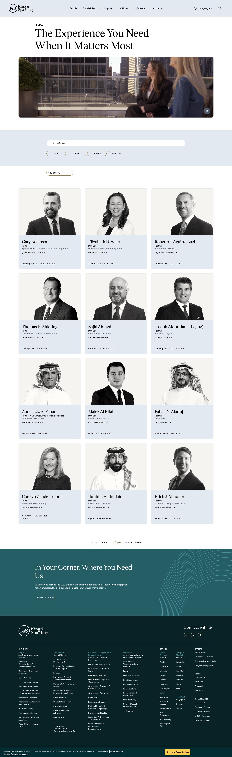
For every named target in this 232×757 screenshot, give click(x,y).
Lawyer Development (204, 666)
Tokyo (179, 708)
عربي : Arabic (200, 703)
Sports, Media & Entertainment (130, 705)
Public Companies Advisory (61, 711)
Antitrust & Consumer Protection (28, 656)
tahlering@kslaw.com (32, 337)
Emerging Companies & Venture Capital (63, 667)
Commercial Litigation (28, 682)
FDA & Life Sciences (97, 675)
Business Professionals (205, 661)
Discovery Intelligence (28, 687)
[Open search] (219, 8)
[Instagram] (200, 635)
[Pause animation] (207, 111)
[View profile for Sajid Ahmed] (116, 314)
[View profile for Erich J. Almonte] (182, 483)
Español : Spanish (202, 720)
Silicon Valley (165, 719)
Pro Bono (199, 682)
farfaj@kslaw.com (163, 422)
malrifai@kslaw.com (98, 422)
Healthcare (93, 697)
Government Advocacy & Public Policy (99, 687)
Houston (159, 263)
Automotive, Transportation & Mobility (131, 664)
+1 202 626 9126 (47, 263)
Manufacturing (129, 700)
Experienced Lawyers (204, 657)
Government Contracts (98, 693)
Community (200, 686)
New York (26, 515)
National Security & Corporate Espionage (97, 707)
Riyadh (25, 433)
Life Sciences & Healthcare (130, 694)
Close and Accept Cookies (178, 752)
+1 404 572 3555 (105, 263)
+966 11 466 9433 (105, 518)
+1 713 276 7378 (172, 518)
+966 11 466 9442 (171, 433)
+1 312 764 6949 (39, 348)
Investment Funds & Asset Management (62, 678)
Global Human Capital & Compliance (98, 680)
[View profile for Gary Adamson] (50, 229)
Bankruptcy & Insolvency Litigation (29, 672)
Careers (198, 649)
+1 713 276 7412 (172, 263)
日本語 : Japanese (202, 716)
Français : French (202, 707)
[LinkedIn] (193, 635)
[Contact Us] (186, 635)
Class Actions (25, 678)
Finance (56, 673)
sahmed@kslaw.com (98, 337)
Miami (162, 693)
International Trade (96, 702)
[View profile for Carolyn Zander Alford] (50, 483)
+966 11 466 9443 (38, 433)
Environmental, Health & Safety (98, 669)
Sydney (179, 704)
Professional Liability (28, 713)
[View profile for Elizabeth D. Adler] (116, 229)
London (92, 348)
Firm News (199, 690)
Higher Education (130, 684)
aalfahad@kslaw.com (32, 422)
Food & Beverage (130, 680)
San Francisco (164, 713)
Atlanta (91, 263)
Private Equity (59, 697)
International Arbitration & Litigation (29, 703)
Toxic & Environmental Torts (28, 725)
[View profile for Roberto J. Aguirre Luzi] (182, 229)
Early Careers (200, 652)
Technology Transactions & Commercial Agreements (64, 728)
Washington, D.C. (30, 263)
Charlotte (164, 666)
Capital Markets (60, 655)
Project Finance (60, 706)
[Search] (49, 143)
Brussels (180, 662)
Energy (126, 671)
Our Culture (200, 677)
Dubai (91, 433)
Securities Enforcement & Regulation (99, 718)
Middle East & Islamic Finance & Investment (63, 691)
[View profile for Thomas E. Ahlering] (50, 314)
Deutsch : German (203, 711)
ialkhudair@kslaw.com (99, 507)
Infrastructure (129, 689)
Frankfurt (180, 671)
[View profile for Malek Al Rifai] (116, 398)
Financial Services (131, 675)
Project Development (62, 702)
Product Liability (26, 709)
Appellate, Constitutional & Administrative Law (27, 664)
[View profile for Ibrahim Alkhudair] (116, 483)
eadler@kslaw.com (97, 252)
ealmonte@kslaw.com (165, 507)
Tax (55, 722)
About (198, 674)
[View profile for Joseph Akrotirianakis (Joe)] (182, 314)
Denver (163, 679)
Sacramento (165, 708)
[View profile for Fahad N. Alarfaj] (182, 398)
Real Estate (58, 717)
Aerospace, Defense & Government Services (133, 656)
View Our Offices (45, 597)
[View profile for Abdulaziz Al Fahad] (50, 398)
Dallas (162, 675)
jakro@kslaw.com (163, 337)
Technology (128, 711)
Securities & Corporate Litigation (29, 718)
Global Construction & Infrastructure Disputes (29, 692)
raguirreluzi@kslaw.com (166, 252)
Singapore (180, 699)
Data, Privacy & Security (99, 664)
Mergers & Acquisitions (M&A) (63, 685)
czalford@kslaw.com (32, 507)
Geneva (179, 675)
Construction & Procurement (60, 660)
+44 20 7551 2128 (106, 348)
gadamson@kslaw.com (33, 252)
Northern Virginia (164, 702)
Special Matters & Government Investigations (96, 726)
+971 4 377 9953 (103, 433)
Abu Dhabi (180, 657)
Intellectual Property (28, 698)
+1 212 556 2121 (39, 515)
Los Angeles (161, 348)
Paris (178, 684)
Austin (163, 662)
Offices (163, 649)
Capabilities (24, 649)
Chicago (26, 348)
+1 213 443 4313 (176, 348)
